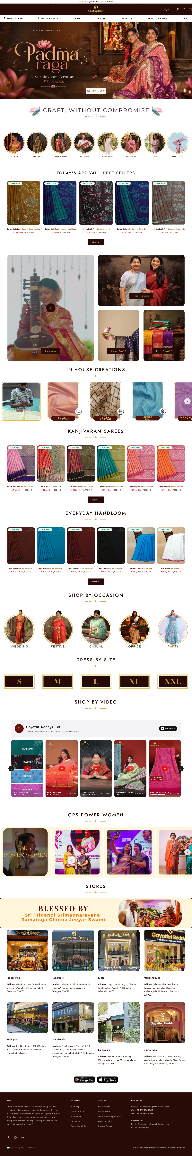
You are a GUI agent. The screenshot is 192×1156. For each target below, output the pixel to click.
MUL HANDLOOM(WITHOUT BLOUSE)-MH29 (51, 568)
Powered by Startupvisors (176, 1147)
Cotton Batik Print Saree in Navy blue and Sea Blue (60, 229)
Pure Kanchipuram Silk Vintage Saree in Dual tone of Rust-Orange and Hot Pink (81, 486)
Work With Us (77, 1111)
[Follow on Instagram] (15, 1137)
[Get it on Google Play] (107, 1079)
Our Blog (75, 1106)
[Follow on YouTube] (22, 1137)
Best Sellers (119, 173)
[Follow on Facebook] (8, 1137)
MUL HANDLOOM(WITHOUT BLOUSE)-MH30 (81, 568)
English (166, 10)
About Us (75, 1121)
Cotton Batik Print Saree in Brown (96, 229)
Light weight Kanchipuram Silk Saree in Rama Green (111, 486)
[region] (96, 60)
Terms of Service (105, 1126)
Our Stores (76, 1116)
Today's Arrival (77, 173)
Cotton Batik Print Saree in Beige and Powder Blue (168, 229)
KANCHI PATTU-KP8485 (51, 486)
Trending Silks (141, 296)
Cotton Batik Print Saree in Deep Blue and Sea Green (132, 229)
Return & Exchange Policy (109, 1116)
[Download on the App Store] (84, 1079)
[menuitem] (13, 18)
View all (96, 242)
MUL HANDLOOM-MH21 (171, 568)
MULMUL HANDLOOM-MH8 (141, 568)
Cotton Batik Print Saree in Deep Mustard (23, 229)
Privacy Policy (104, 1111)
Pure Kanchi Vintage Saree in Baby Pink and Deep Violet (21, 486)
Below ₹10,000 (164, 351)
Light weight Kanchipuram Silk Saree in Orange (171, 486)
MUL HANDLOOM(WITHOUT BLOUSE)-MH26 (21, 568)
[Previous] (89, 401)
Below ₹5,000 (118, 351)
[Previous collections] (3, 144)
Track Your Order (79, 1126)
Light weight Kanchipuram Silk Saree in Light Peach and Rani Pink (141, 486)
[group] (96, 60)
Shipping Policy (105, 1121)
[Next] (187, 401)
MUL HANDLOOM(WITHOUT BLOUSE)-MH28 (111, 568)
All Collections (104, 1106)
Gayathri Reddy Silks (43, 726)
